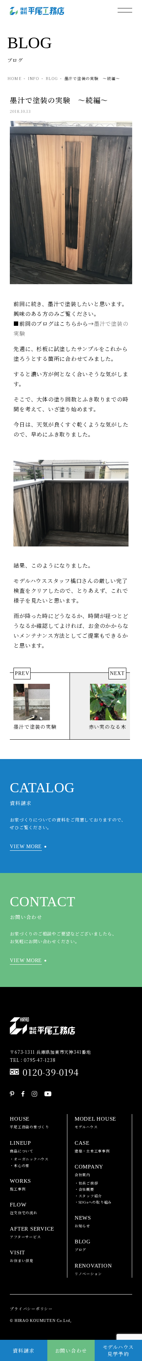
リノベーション (93, 1269)
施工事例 (20, 1185)
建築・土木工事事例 (92, 1147)
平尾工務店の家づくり (29, 1122)
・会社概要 (84, 1189)
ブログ (83, 1245)
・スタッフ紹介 (88, 1195)
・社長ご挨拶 (86, 1183)
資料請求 (23, 1350)
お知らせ (83, 1221)
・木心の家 (19, 1165)
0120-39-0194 (51, 1071)
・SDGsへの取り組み (93, 1202)
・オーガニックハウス (29, 1159)
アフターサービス (32, 1232)
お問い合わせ (71, 1350)
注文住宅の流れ (23, 1208)
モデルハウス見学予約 (118, 1350)
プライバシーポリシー (31, 1308)
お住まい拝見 (21, 1256)
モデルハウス (95, 1122)
